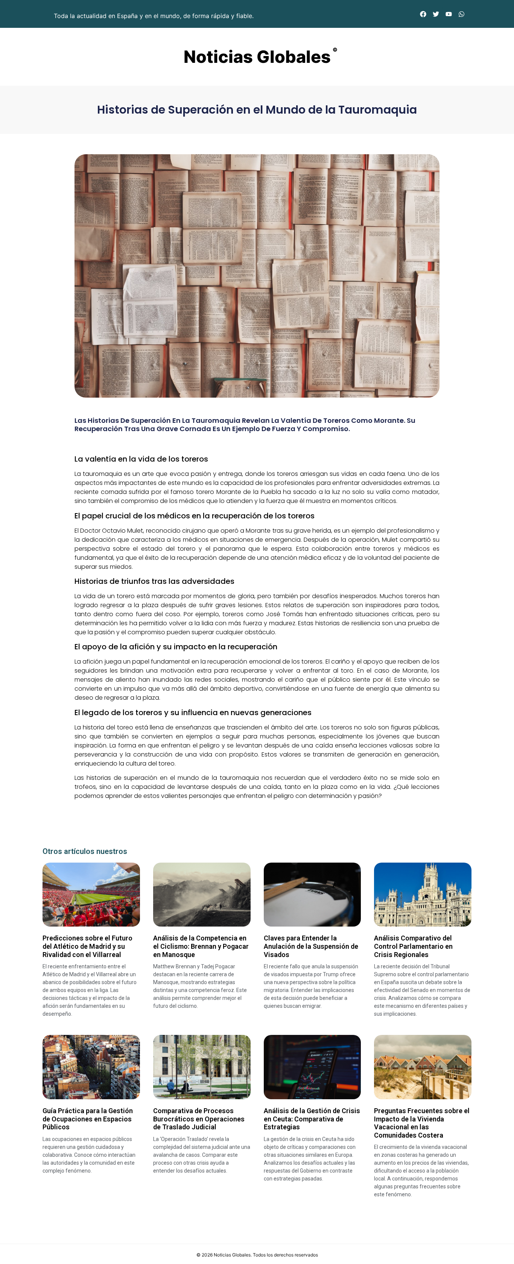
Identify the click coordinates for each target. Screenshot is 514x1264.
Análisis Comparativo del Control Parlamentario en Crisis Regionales (413, 946)
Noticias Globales (257, 56)
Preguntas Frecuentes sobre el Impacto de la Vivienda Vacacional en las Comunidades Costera (422, 1123)
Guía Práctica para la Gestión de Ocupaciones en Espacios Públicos (88, 1119)
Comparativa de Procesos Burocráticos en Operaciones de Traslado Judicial (199, 1119)
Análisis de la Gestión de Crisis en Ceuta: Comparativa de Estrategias (312, 1119)
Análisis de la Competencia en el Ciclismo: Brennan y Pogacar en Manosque (201, 946)
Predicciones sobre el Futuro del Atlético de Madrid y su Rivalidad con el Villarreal (87, 946)
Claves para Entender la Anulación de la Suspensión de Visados (311, 946)
